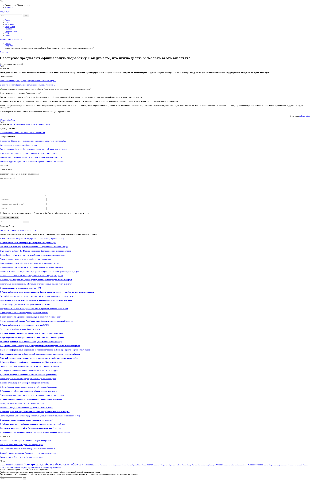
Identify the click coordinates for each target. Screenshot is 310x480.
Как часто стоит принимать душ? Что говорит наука (21, 445)
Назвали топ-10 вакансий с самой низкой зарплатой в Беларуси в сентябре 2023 (33, 141)
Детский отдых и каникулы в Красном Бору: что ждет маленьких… (28, 453)
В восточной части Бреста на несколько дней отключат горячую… (27, 85)
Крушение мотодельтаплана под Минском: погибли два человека (28, 375)
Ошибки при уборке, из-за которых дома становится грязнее (25, 304)
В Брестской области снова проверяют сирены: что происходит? (28, 243)
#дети (149, 465)
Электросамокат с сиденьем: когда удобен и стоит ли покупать (26, 259)
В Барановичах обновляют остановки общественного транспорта (28, 391)
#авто (8, 465)
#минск (219, 465)
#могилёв (240, 465)
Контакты (9, 7)
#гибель (90, 464)
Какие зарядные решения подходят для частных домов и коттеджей (28, 379)
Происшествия (11, 31)
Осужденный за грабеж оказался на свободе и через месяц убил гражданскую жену (36, 300)
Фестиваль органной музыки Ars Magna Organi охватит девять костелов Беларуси (36, 321)
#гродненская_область (119, 465)
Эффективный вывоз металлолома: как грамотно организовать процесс (29, 366)
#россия (31, 467)
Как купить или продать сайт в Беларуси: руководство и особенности (30, 428)
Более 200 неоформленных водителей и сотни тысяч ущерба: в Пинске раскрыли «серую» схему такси (45, 350)
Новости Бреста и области (11, 39)
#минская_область (230, 465)
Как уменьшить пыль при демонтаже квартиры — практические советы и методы (34, 247)
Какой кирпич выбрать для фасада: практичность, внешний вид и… (28, 81)
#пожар (3, 467)
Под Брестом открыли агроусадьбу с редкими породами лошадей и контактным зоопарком (40, 346)
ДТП (7, 33)
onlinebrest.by (304, 116)
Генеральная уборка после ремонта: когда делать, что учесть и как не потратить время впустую (39, 271)
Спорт (7, 35)
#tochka (2, 465)
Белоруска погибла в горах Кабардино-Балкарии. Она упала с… (26, 440)
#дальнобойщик (136, 465)
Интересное (10, 27)
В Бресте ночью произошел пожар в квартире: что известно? (26, 420)
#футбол (53, 467)
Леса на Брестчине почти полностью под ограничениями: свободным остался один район (39, 358)
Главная (8, 20)
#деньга (144, 465)
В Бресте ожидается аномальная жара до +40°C (21, 288)
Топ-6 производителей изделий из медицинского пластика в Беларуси (29, 370)
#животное (156, 465)
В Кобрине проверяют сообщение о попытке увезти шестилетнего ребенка (32, 424)
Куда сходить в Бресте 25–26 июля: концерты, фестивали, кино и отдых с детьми (35, 251)
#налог (266, 465)
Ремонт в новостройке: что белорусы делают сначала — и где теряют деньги (31, 276)
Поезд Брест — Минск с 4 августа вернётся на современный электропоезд (32, 255)
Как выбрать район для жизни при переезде (18, 230)
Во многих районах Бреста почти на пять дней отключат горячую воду (31, 342)
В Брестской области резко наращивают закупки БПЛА (24, 325)
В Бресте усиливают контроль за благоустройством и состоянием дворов (32, 337)
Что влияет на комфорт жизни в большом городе (20, 329)
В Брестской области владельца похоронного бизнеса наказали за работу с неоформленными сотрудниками (47, 292)
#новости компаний (295, 465)
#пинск (305, 465)
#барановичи (17, 465)
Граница (8, 29)
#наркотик (272, 465)
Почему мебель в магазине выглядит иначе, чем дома (22, 403)
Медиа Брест (5, 11)
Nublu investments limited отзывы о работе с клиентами (22, 133)
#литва (200, 465)
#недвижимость (281, 465)
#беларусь (4, 120)
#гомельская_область (106, 465)
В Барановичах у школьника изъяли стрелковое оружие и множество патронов (35, 432)
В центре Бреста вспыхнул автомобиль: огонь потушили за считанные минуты (35, 412)
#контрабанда (186, 465)
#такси (47, 467)
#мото (245, 465)
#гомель (96, 465)
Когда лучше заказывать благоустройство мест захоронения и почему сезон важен (34, 309)
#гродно (129, 465)
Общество (4, 52)
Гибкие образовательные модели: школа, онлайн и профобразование (28, 387)
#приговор (18, 467)
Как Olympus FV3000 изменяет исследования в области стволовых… (28, 449)
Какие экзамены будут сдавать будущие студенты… (21, 457)
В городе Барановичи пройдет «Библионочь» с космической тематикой (31, 399)
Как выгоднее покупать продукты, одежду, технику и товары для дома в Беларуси (36, 280)
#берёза (41, 465)
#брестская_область (67, 464)
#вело (84, 465)
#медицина (212, 465)
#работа (11, 120)
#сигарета (37, 467)
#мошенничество (255, 465)
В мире (8, 22)
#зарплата (165, 465)
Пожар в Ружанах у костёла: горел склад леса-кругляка (24, 383)
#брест (49, 464)
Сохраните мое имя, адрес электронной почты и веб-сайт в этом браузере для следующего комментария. (45, 213)
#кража (195, 465)
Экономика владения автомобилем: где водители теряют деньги (26, 408)
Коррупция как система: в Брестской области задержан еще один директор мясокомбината (40, 354)
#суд (43, 467)
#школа (59, 467)
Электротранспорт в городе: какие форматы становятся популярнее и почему (32, 238)
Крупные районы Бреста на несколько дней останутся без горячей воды (31, 333)
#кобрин (178, 465)
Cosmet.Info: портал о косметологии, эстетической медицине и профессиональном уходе (36, 296)
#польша (10, 467)
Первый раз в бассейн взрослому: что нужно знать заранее (24, 313)
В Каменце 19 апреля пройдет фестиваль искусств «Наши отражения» (31, 362)
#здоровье (172, 465)
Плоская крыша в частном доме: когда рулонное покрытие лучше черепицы (31, 267)
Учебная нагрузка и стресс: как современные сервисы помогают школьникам (32, 395)
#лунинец (206, 465)
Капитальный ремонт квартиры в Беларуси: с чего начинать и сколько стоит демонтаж (36, 284)
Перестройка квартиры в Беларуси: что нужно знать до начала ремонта (29, 263)
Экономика (9, 24)
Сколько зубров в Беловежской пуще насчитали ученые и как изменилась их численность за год (40, 416)
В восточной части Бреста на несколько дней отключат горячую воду (30, 317)
